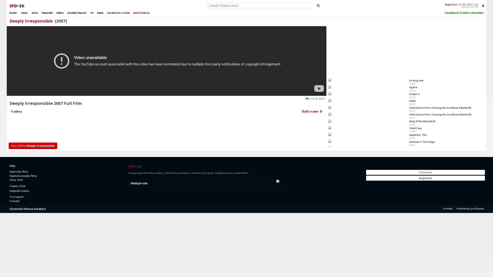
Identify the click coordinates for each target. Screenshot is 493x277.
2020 (24, 13)
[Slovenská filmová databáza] (17, 5)
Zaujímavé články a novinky (464, 13)
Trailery (47, 13)
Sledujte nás (139, 183)
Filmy (13, 13)
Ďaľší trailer (310, 111)
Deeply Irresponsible (31, 21)
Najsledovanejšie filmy (23, 176)
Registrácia (451, 4)
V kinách (15, 201)
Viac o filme (33, 146)
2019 (35, 13)
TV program (17, 197)
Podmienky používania (470, 208)
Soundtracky (77, 13)
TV (92, 13)
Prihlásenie (425, 172)
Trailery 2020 (17, 186)
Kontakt (448, 208)
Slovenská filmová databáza (28, 209)
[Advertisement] (124, 129)
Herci (60, 13)
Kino (100, 13)
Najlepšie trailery (19, 191)
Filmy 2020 (16, 180)
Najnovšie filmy (19, 171)
